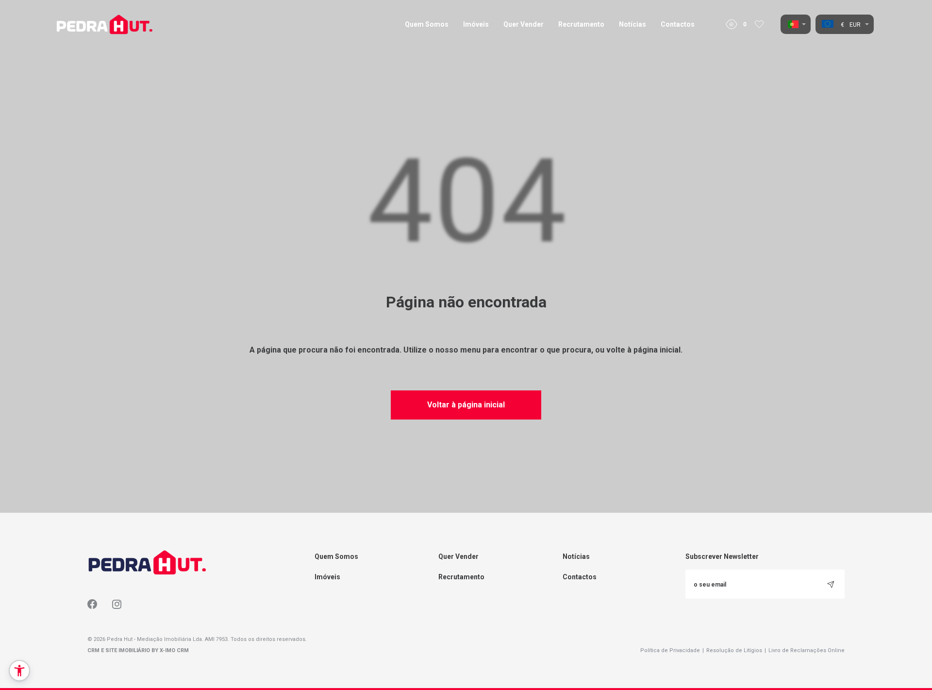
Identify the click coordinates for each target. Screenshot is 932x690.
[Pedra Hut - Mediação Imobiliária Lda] (104, 24)
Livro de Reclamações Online (806, 650)
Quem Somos (427, 24)
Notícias (632, 24)
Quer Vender (523, 24)
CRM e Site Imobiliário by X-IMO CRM (138, 650)
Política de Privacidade (672, 650)
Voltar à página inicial (466, 404)
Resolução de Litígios (736, 650)
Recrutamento (581, 24)
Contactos (678, 24)
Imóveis (476, 24)
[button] (19, 670)
